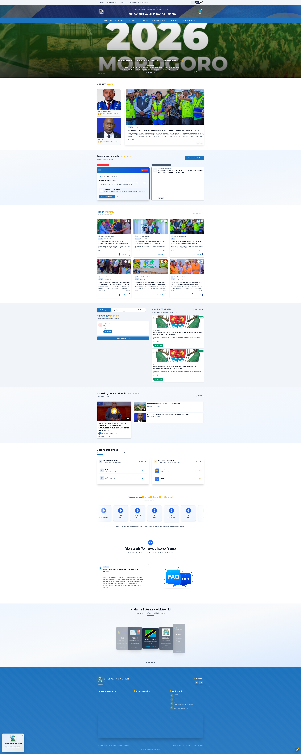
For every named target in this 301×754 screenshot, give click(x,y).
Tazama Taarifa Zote (195, 158)
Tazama (109, 331)
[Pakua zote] (142, 470)
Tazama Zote (142, 461)
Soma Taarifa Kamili (106, 196)
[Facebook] (201, 682)
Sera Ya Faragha (176, 745)
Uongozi (123, 2)
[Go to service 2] (146, 662)
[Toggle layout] (23, 735)
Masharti (188, 745)
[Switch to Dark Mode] (193, 2)
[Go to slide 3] (105, 73)
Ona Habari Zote (196, 213)
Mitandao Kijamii (112, 2)
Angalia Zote (198, 309)
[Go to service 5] (151, 662)
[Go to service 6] (152, 662)
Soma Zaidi (130, 141)
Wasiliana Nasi (133, 2)
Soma (160, 198)
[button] (123, 577)
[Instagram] (196, 682)
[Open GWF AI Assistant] (297, 750)
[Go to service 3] (148, 662)
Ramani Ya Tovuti (198, 745)
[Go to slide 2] (102, 73)
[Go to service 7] (154, 662)
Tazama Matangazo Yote (123, 338)
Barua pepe (145, 2)
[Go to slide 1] (99, 73)
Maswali (102, 2)
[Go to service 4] (149, 662)
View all (200, 395)
